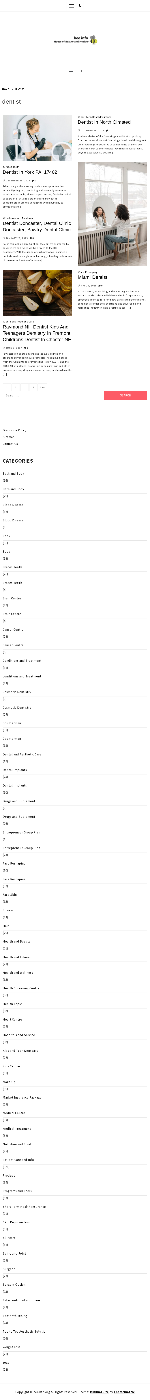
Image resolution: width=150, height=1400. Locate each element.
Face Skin (10, 895)
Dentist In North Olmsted (104, 122)
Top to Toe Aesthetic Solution (25, 1331)
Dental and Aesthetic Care (19, 321)
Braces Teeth (11, 166)
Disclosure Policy (14, 430)
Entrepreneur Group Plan (21, 832)
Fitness (8, 910)
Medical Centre (14, 1113)
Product (9, 1175)
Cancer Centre (13, 630)
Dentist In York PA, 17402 (30, 172)
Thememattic (124, 1392)
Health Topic (12, 1004)
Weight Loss (11, 1347)
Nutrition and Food (17, 1144)
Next (42, 387)
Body (6, 536)
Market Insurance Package (22, 1097)
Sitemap (8, 437)
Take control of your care (21, 1300)
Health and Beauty (17, 941)
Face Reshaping (88, 272)
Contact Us (10, 444)
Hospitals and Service (19, 1035)
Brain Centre (12, 598)
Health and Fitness (17, 957)
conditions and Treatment (22, 676)
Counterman (12, 723)
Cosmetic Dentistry (17, 692)
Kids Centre (11, 1066)
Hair (6, 926)
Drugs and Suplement (19, 801)
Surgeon (9, 1269)
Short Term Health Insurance (95, 117)
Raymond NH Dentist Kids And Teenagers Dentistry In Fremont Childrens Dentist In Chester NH (37, 333)
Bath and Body (13, 474)
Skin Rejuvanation (16, 1222)
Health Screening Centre (21, 988)
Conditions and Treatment (19, 218)
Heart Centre (12, 1019)
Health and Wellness (18, 973)
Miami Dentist (92, 277)
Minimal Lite (99, 1392)
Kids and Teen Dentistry (20, 1051)
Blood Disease (13, 505)
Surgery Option (14, 1285)
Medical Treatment (17, 1129)
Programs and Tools (17, 1191)
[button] (80, 5)
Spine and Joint (14, 1253)
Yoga (6, 1363)
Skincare (9, 1238)
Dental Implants (15, 770)
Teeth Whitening (15, 1316)
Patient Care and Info (18, 1160)
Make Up (9, 1082)
